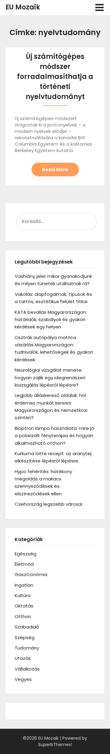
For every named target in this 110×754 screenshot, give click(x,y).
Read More (55, 169)
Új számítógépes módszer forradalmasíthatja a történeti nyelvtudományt (55, 76)
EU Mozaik (23, 7)
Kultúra (23, 595)
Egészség (25, 553)
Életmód (24, 564)
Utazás (23, 658)
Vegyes (23, 679)
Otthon (23, 616)
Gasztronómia (31, 574)
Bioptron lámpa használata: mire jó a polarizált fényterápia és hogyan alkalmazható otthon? (54, 435)
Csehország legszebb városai (48, 504)
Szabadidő (27, 627)
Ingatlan (24, 585)
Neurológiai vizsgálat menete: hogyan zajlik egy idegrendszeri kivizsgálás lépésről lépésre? (50, 377)
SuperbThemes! (55, 745)
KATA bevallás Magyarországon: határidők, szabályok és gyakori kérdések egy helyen (51, 319)
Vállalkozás (27, 669)
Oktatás (24, 606)
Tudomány (27, 648)
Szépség (25, 637)
